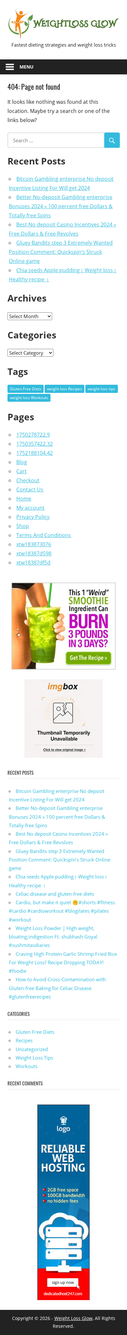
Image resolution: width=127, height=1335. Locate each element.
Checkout (27, 480)
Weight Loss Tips (34, 1057)
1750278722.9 (33, 434)
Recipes (24, 1040)
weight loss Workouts (29, 397)
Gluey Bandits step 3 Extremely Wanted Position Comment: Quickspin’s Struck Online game (61, 252)
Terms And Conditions (43, 535)
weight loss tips (101, 389)
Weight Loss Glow (73, 1318)
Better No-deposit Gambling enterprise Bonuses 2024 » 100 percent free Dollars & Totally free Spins (61, 206)
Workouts (26, 1066)
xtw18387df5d (33, 562)
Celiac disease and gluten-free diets (55, 894)
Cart (21, 471)
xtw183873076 (33, 544)
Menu (27, 67)
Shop (22, 526)
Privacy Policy (32, 516)
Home (23, 498)
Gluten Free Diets (25, 389)
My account (30, 507)
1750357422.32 (34, 443)
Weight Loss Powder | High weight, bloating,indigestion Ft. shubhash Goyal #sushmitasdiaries (53, 937)
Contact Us (29, 489)
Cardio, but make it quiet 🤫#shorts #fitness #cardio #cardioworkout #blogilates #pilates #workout (62, 911)
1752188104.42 (34, 453)
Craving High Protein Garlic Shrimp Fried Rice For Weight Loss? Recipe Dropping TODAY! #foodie (63, 962)
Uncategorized (32, 1049)
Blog (21, 462)
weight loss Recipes (64, 389)
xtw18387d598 (33, 553)
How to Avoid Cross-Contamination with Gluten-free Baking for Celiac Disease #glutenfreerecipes (57, 988)
